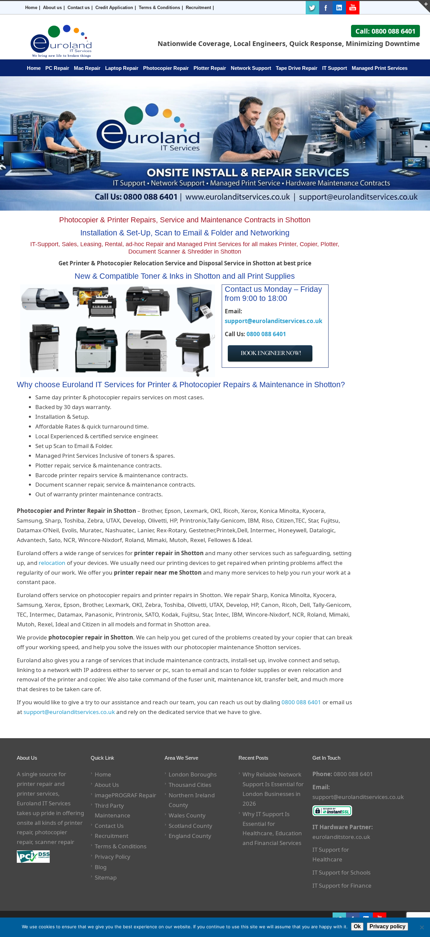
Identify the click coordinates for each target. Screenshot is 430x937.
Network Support (251, 68)
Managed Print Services (379, 68)
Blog (100, 867)
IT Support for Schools (341, 872)
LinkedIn (339, 7)
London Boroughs (193, 774)
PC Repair (57, 68)
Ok (357, 926)
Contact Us (109, 826)
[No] (421, 927)
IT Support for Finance (342, 885)
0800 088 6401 (266, 334)
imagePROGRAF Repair (125, 795)
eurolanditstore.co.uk (341, 837)
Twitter (312, 7)
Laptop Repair (121, 68)
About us (52, 7)
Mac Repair (87, 68)
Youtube (352, 7)
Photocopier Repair (166, 68)
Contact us (79, 7)
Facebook (326, 7)
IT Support (334, 68)
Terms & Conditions (159, 7)
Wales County (187, 815)
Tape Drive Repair (296, 68)
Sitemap (106, 877)
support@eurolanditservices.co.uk (273, 321)
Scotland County (190, 826)
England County (190, 836)
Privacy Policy (112, 856)
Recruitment (198, 7)
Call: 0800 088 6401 (385, 31)
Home (31, 7)
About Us (107, 785)
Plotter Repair (210, 68)
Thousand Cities (190, 785)
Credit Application (114, 7)
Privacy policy (387, 926)
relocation (52, 563)
